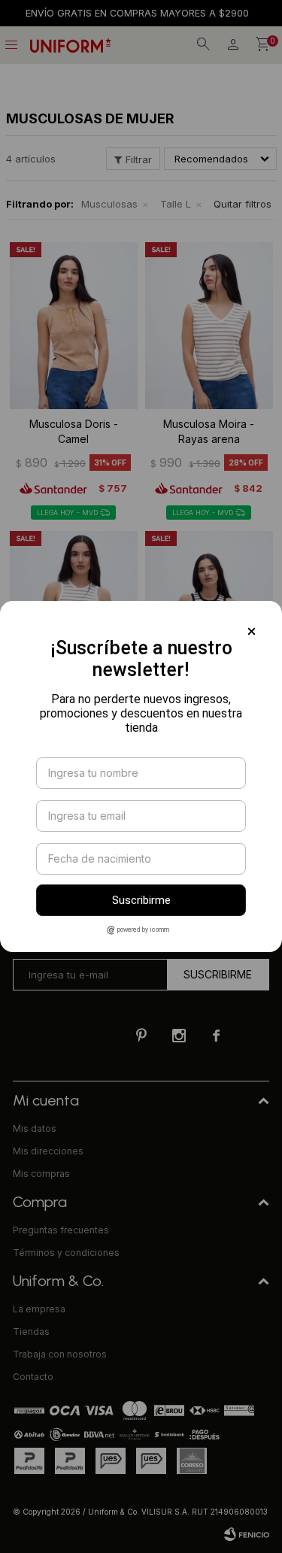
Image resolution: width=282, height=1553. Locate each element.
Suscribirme (141, 900)
